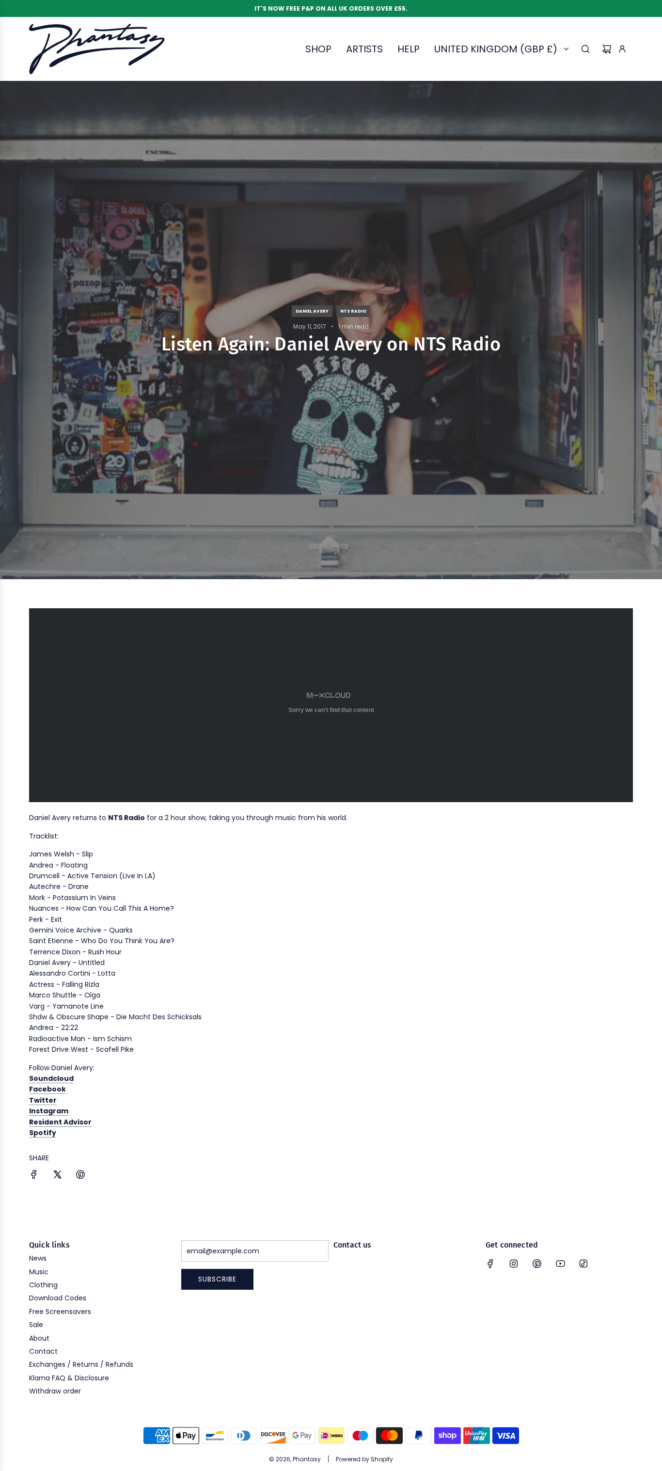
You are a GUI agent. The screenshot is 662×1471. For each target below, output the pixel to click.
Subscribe (217, 1279)
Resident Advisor (60, 1122)
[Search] (585, 49)
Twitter (43, 1100)
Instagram (48, 1111)
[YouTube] (560, 1263)
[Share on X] (57, 1176)
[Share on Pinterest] (80, 1176)
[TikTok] (583, 1263)
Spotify (42, 1133)
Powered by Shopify (364, 1459)
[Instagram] (513, 1263)
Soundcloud (51, 1078)
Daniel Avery (312, 311)
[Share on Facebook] (34, 1176)
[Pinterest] (537, 1263)
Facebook (47, 1089)
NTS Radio (353, 311)
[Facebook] (490, 1263)
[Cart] (606, 49)
